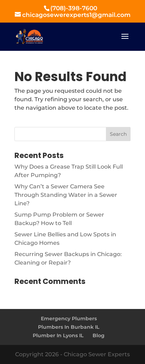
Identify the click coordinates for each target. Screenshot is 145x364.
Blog (99, 335)
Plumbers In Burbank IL (68, 327)
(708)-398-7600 (73, 8)
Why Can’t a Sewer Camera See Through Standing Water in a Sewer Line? (65, 195)
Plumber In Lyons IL (58, 335)
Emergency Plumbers (69, 318)
